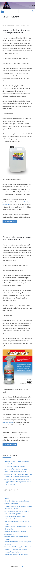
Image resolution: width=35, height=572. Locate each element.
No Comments (27, 234)
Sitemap (7, 498)
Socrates (21, 566)
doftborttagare (8, 422)
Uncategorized (20, 25)
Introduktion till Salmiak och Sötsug (16, 554)
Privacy (7, 496)
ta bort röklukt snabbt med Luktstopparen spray (16, 31)
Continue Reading (10, 221)
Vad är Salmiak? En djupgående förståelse (18, 547)
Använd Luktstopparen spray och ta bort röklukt (17, 238)
